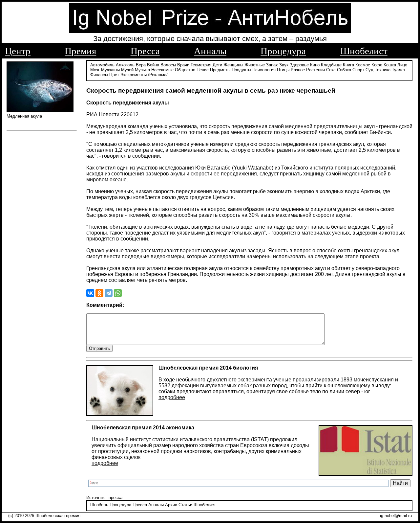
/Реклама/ (158, 74)
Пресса (145, 51)
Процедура (283, 51)
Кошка (390, 64)
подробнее (171, 397)
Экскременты (133, 74)
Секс (331, 69)
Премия (80, 51)
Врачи (183, 64)
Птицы (283, 69)
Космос (362, 64)
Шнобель (99, 504)
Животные (254, 64)
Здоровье (299, 64)
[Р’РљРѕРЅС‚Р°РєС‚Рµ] (90, 293)
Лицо (402, 64)
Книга (348, 64)
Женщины (233, 64)
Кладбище (331, 64)
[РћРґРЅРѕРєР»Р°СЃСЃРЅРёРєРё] (99, 293)
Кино (315, 64)
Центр (18, 51)
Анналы (210, 51)
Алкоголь (125, 64)
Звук (283, 64)
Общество (185, 69)
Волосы (168, 64)
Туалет (399, 69)
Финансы (99, 74)
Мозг (95, 69)
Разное (298, 69)
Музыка (142, 69)
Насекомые (162, 69)
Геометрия (201, 64)
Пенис (203, 69)
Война (153, 64)
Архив (171, 504)
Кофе (376, 64)
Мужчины (110, 69)
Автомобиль (102, 64)
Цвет (114, 74)
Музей (127, 69)
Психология (264, 69)
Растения (315, 69)
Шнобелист (364, 51)
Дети (217, 64)
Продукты (241, 69)
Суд (369, 69)
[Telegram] (109, 293)
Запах (272, 64)
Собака (344, 69)
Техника (382, 69)
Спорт (358, 69)
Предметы (220, 69)
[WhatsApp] (118, 293)
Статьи (185, 504)
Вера (141, 64)
